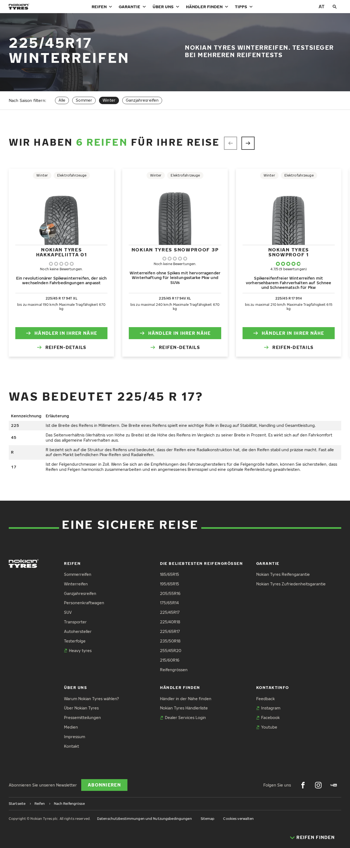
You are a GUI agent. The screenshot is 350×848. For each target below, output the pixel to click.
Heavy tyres (80, 650)
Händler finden (204, 6)
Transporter (75, 622)
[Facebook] (303, 785)
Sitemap (208, 819)
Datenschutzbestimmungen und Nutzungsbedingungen (144, 819)
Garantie (129, 6)
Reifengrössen (174, 669)
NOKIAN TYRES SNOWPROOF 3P (175, 250)
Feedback (265, 698)
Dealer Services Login (185, 717)
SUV (68, 612)
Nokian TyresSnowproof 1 (288, 252)
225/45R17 (170, 612)
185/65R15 (169, 574)
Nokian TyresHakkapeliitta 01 (61, 252)
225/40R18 (170, 622)
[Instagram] (318, 785)
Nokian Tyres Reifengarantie (283, 574)
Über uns (163, 6)
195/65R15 (169, 584)
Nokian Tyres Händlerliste (184, 708)
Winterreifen (76, 584)
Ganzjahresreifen (142, 100)
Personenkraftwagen (84, 602)
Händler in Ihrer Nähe (65, 333)
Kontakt (71, 746)
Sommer (84, 100)
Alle (62, 100)
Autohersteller (78, 631)
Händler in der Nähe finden (185, 698)
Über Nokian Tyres (81, 708)
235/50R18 (170, 641)
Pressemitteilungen (82, 717)
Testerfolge (75, 641)
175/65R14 (169, 602)
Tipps (241, 6)
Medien (71, 727)
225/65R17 (170, 631)
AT (322, 6)
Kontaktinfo (272, 687)
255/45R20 (170, 650)
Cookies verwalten (238, 819)
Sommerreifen (77, 574)
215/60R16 (169, 660)
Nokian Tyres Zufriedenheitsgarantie (291, 584)
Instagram (270, 708)
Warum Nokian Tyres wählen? (91, 698)
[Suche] (334, 6)
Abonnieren (104, 785)
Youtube (269, 727)
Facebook (270, 717)
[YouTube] (333, 785)
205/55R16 (170, 593)
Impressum (74, 736)
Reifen (99, 6)
